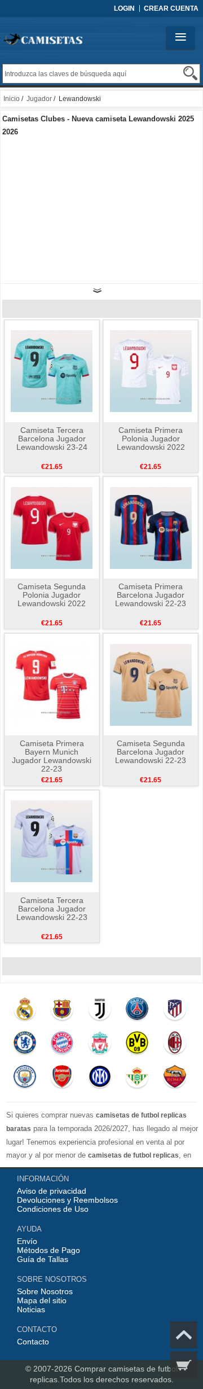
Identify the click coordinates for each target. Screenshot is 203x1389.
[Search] (190, 73)
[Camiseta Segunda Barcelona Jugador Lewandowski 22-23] (151, 684)
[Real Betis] (137, 1079)
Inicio (11, 99)
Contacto (33, 1341)
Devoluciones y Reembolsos (67, 1199)
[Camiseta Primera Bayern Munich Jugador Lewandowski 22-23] (51, 684)
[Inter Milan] (100, 1079)
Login (124, 8)
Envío (27, 1241)
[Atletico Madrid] (175, 1011)
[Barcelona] (62, 1011)
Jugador (39, 99)
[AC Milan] (175, 1045)
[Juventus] (100, 1011)
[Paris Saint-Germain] (137, 1011)
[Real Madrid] (25, 1011)
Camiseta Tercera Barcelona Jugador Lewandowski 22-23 (51, 909)
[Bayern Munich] (62, 1045)
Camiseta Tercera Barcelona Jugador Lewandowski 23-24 (51, 439)
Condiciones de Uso (53, 1208)
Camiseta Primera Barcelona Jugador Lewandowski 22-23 (150, 595)
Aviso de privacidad (51, 1190)
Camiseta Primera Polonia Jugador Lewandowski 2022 (151, 439)
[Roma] (175, 1079)
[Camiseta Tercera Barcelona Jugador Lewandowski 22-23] (51, 840)
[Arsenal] (62, 1079)
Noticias (31, 1309)
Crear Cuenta (171, 8)
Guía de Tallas (42, 1259)
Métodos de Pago (48, 1250)
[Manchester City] (25, 1079)
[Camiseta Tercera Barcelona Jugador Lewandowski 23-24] (51, 370)
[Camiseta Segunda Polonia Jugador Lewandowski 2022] (51, 527)
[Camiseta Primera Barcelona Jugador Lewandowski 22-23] (151, 527)
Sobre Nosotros (45, 1291)
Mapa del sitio (42, 1300)
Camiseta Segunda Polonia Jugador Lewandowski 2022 (51, 595)
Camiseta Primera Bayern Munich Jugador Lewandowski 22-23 (51, 756)
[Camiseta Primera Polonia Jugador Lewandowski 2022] (151, 370)
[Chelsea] (25, 1045)
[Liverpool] (100, 1045)
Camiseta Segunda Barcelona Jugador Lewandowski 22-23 (150, 752)
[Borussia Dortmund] (137, 1045)
